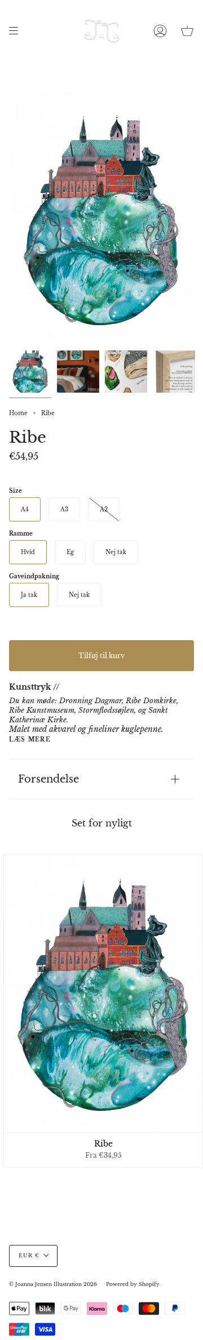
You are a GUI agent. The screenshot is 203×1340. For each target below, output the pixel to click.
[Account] (160, 31)
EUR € (29, 1255)
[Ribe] (30, 371)
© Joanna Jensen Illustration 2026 (53, 1284)
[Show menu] (17, 31)
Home (18, 413)
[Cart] (187, 31)
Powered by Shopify (133, 1284)
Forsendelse (48, 778)
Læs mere (30, 740)
